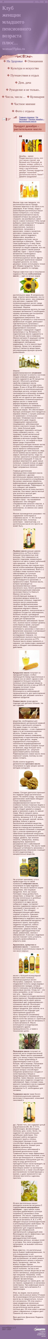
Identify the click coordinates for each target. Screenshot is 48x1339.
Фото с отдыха (24, 111)
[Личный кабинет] (44, 2)
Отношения (35, 61)
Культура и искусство (25, 68)
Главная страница (26, 117)
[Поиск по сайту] (39, 2)
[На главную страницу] (3, 2)
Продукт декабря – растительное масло (31, 120)
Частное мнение (24, 104)
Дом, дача (24, 82)
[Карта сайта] (34, 2)
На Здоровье (15, 61)
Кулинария (37, 97)
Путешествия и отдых (24, 75)
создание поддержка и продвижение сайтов (41, 1334)
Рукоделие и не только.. (24, 90)
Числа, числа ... (15, 97)
